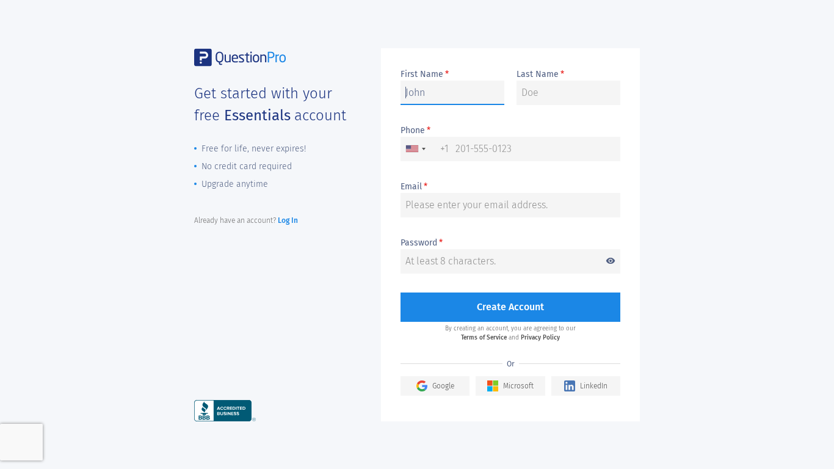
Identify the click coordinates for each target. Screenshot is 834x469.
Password (508, 243)
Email (414, 186)
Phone (415, 130)
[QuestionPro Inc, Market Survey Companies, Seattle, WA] (225, 410)
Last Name (540, 74)
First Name (425, 74)
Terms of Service (484, 337)
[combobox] (425, 149)
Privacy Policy (540, 337)
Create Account (510, 307)
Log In (288, 220)
